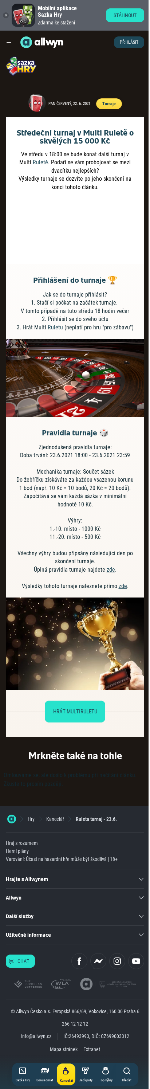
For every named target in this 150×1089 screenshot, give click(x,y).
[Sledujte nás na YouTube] (136, 961)
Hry (31, 819)
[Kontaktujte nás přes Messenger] (98, 961)
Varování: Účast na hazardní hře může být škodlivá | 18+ (62, 859)
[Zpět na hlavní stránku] (26, 42)
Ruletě (40, 162)
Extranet (91, 1049)
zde (111, 569)
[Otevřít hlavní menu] (8, 42)
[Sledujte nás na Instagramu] (117, 961)
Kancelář (55, 819)
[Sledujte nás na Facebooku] (79, 961)
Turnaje (109, 103)
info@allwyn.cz (36, 1036)
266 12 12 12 (75, 1024)
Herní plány (17, 851)
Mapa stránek (64, 1049)
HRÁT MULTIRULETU (75, 711)
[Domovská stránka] (11, 819)
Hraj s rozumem (22, 843)
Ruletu (55, 327)
